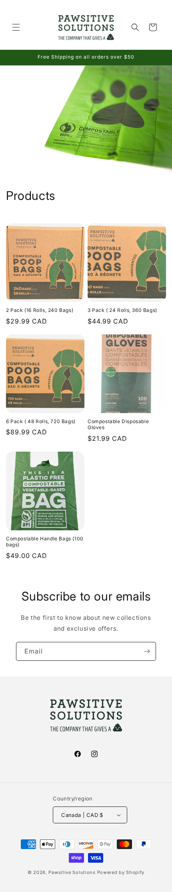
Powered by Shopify (121, 872)
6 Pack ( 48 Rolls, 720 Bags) (41, 421)
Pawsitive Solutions (71, 872)
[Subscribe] (147, 651)
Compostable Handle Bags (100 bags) (45, 542)
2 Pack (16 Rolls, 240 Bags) (39, 310)
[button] (16, 27)
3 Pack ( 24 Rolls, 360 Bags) (122, 310)
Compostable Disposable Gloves (118, 424)
